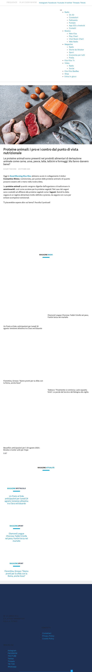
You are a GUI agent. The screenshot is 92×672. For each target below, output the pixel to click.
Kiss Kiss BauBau (72, 71)
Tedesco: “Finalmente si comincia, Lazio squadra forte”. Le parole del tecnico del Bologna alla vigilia (68, 391)
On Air (71, 15)
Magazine (69, 44)
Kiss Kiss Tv (70, 60)
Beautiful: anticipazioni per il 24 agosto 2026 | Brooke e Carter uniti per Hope (21, 449)
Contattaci (46, 633)
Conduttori (73, 17)
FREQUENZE (12, 2)
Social (71, 68)
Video (67, 63)
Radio (67, 12)
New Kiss (73, 33)
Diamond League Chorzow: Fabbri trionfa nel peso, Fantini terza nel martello (68, 316)
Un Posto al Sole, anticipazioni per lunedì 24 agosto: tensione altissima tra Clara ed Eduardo (22, 327)
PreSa (71, 58)
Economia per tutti (77, 55)
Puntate (72, 23)
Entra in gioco (70, 76)
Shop (67, 74)
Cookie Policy (48, 638)
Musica (67, 31)
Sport (71, 52)
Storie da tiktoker (76, 50)
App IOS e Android (77, 25)
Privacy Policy (48, 636)
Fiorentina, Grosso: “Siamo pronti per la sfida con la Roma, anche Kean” (23, 382)
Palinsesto (73, 20)
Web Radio (73, 41)
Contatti (72, 28)
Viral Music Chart (76, 39)
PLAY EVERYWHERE (28, 2)
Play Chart (73, 36)
